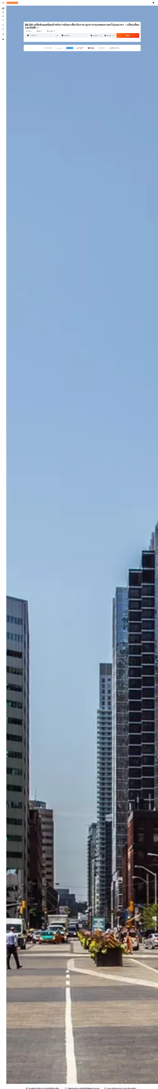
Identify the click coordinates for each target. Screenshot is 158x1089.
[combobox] (29, 31)
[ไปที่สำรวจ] (3, 25)
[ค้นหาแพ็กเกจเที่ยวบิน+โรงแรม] (3, 20)
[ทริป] (3, 34)
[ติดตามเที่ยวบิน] (3, 29)
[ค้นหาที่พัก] (3, 12)
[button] (3, 3)
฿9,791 (29, 24)
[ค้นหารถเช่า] (3, 16)
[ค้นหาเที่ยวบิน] (3, 8)
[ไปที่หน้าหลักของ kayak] (12, 3)
